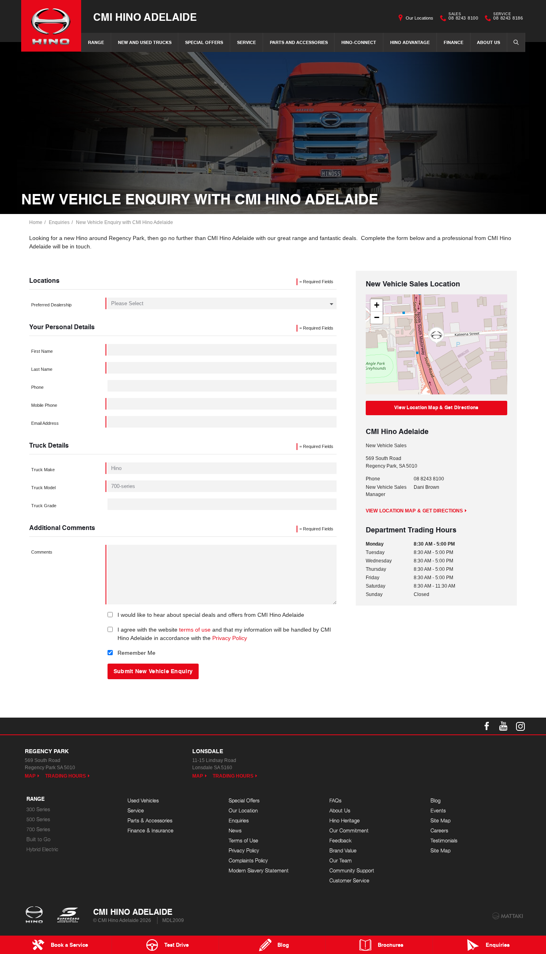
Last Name (41, 369)
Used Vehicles (143, 801)
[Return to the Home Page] (35, 915)
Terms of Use (243, 841)
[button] (436, 335)
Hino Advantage (410, 42)
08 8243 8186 (508, 17)
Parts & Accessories (150, 821)
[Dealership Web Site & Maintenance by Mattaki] (507, 916)
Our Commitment (349, 831)
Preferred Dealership (51, 304)
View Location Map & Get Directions (436, 407)
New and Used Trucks (144, 42)
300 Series (38, 809)
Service (246, 42)
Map (30, 776)
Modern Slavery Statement (259, 871)
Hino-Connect (358, 42)
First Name (42, 351)
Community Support (351, 871)
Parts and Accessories (299, 42)
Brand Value (343, 851)
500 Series (38, 819)
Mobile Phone (44, 405)
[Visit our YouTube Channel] (503, 726)
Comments (41, 552)
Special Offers (204, 42)
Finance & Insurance (150, 831)
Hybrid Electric (42, 849)
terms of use (195, 629)
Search (516, 42)
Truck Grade (43, 505)
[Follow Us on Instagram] (520, 726)
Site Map (440, 821)
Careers (439, 831)
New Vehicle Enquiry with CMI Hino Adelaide (124, 222)
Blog (435, 801)
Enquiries (59, 222)
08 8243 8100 (463, 17)
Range (96, 42)
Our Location (243, 811)
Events (438, 811)
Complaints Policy (248, 861)
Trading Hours (65, 776)
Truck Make (43, 469)
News (235, 831)
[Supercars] (67, 915)
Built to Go (38, 839)
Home (35, 222)
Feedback (340, 841)
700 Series (38, 829)
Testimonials (443, 841)
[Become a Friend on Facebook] (486, 726)
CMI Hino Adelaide (145, 16)
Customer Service (349, 881)
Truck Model (43, 487)
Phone (37, 387)
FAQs (335, 801)
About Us (488, 42)
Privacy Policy (229, 638)
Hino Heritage (344, 821)
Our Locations (419, 18)
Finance (453, 42)
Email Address (45, 423)
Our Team (340, 861)
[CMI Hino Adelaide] (51, 26)
